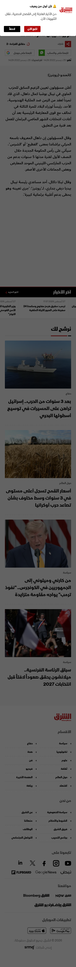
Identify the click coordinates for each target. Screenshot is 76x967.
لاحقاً (12, 29)
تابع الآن (32, 29)
